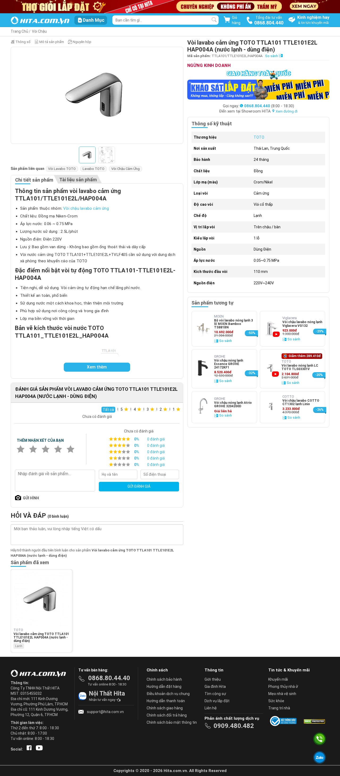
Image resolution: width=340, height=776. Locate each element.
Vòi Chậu (39, 31)
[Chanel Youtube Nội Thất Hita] (38, 749)
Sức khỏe (276, 701)
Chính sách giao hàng (165, 708)
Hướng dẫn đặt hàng (164, 686)
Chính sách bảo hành (164, 679)
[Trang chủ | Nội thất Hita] (40, 21)
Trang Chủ (19, 31)
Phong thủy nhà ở (283, 686)
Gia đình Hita (215, 686)
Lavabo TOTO (93, 169)
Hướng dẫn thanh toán (166, 701)
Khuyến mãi (278, 679)
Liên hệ (211, 708)
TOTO (259, 137)
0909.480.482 (234, 726)
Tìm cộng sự (215, 694)
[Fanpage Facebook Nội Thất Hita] (28, 749)
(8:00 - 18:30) (269, 106)
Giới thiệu (213, 679)
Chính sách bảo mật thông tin (172, 722)
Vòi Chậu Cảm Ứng (125, 169)
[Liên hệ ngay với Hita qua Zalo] (319, 757)
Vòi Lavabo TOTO (62, 169)
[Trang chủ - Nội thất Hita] (40, 673)
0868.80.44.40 (109, 678)
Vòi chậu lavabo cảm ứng (86, 208)
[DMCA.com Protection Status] (314, 721)
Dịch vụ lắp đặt (217, 701)
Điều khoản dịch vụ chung (168, 694)
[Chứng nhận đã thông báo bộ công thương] (284, 721)
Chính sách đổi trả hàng (167, 715)
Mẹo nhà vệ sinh (282, 694)
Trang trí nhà (279, 708)
